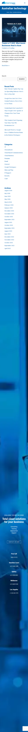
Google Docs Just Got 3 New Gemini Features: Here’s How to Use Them (13, 101)
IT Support (8, 173)
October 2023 (9, 225)
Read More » (5, 65)
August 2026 (8, 190)
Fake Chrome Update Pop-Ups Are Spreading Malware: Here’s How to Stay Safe (14, 91)
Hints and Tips (9, 170)
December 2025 (9, 211)
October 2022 (9, 242)
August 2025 (8, 222)
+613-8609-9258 (14, 584)
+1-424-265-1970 (14, 593)
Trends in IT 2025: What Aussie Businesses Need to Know (13, 44)
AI (5, 147)
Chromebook (9, 150)
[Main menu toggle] (24, 3)
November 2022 (9, 240)
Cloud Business (9, 155)
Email (6, 161)
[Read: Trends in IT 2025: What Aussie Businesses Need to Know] (14, 30)
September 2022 (9, 245)
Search (4, 76)
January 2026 (9, 208)
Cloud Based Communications (14, 152)
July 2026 (7, 193)
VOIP (6, 178)
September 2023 (9, 228)
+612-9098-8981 (14, 575)
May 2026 (7, 199)
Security (7, 176)
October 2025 (9, 216)
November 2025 (9, 214)
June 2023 (7, 234)
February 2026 (9, 205)
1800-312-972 (14, 557)
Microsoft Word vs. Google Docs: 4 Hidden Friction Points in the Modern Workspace (14, 132)
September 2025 (9, 219)
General (7, 164)
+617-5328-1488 (14, 566)
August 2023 (8, 231)
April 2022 (8, 248)
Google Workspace (10, 167)
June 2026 (7, 196)
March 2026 (8, 202)
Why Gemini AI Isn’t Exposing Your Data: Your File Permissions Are (13, 122)
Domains (7, 158)
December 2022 (9, 237)
